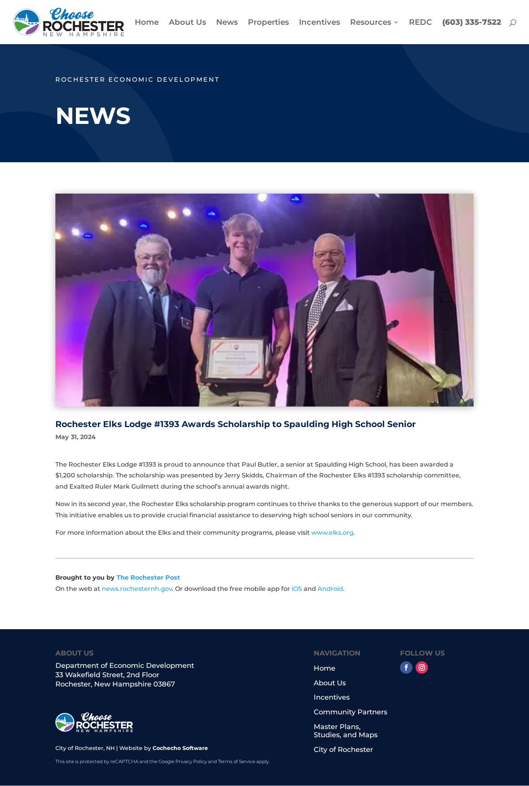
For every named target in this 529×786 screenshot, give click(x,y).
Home (147, 23)
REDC (420, 23)
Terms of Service (236, 761)
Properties (268, 23)
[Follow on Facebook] (406, 667)
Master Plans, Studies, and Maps (346, 731)
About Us (187, 23)
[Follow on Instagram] (422, 667)
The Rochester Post (148, 577)
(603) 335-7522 (471, 23)
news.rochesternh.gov (137, 588)
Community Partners (350, 712)
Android (330, 588)
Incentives (319, 23)
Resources (370, 23)
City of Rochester (343, 750)
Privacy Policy (191, 761)
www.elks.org (332, 532)
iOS (297, 588)
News (227, 23)
